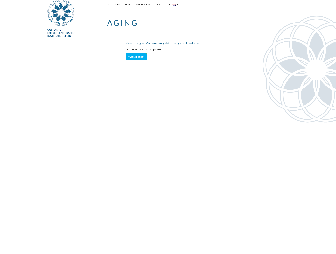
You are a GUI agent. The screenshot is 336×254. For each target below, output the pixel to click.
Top (326, 244)
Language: (164, 4)
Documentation (118, 4)
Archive (141, 4)
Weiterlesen (136, 56)
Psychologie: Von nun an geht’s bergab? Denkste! (163, 43)
